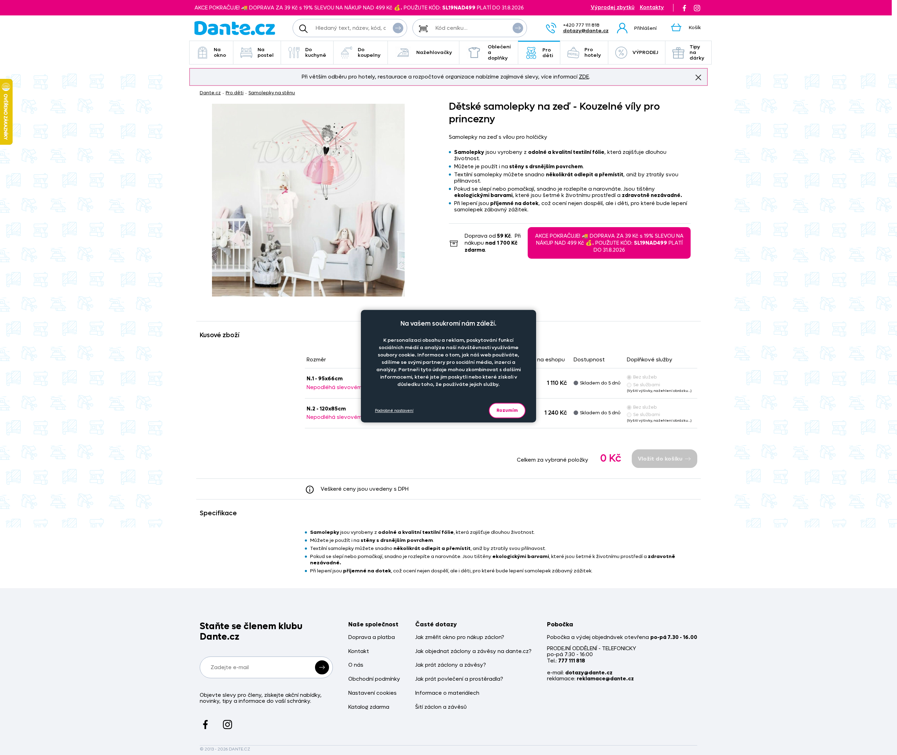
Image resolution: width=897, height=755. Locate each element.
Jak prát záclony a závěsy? (450, 665)
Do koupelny (369, 52)
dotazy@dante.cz (586, 30)
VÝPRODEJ (645, 52)
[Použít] (518, 28)
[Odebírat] (322, 667)
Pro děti (547, 53)
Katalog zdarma (368, 707)
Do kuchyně (315, 52)
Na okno (220, 52)
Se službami (646, 385)
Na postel (266, 52)
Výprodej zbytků (613, 8)
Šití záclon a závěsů (441, 707)
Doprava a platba (371, 637)
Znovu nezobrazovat (698, 77)
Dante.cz (210, 93)
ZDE (584, 76)
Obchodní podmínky (374, 679)
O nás (355, 665)
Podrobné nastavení (394, 410)
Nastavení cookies (372, 693)
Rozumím (507, 410)
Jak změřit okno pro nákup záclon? (459, 637)
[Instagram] (697, 8)
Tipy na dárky (697, 52)
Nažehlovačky (434, 52)
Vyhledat (398, 28)
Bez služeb (645, 377)
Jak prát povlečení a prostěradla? (459, 679)
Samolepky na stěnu (271, 93)
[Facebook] (684, 8)
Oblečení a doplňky (499, 52)
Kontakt (358, 651)
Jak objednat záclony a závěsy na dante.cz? (473, 651)
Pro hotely (592, 52)
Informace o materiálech (447, 693)
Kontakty (652, 8)
